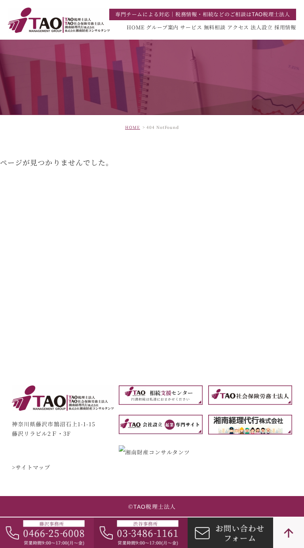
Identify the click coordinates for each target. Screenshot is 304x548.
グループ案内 (162, 27)
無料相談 (215, 27)
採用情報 (285, 27)
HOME (135, 27)
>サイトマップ (31, 467)
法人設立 (261, 27)
